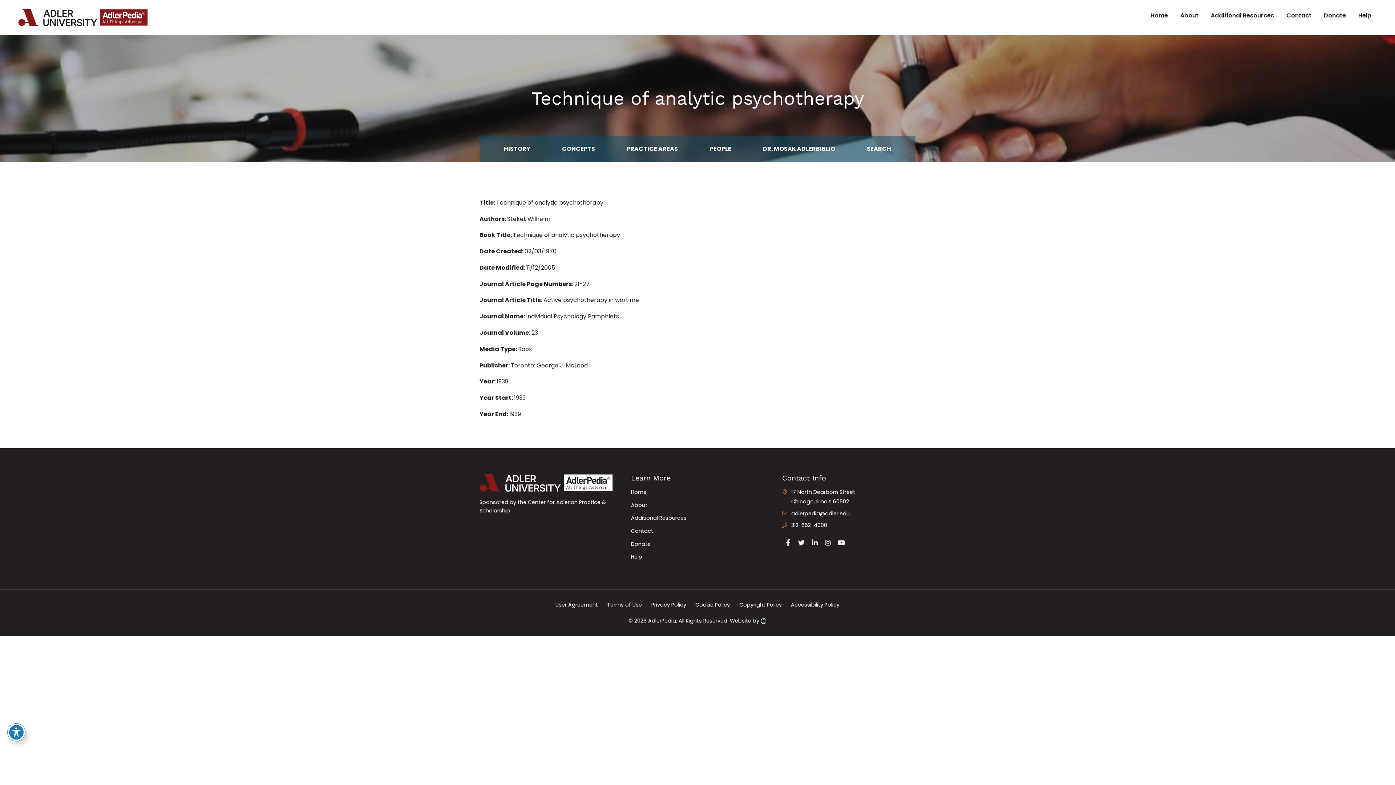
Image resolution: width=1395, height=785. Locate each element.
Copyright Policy (760, 604)
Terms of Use (624, 604)
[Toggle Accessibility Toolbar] (16, 732)
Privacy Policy (668, 604)
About (639, 505)
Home (639, 492)
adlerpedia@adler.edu (820, 513)
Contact (642, 531)
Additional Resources (659, 518)
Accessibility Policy (815, 604)
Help (636, 556)
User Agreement (576, 604)
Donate (641, 544)
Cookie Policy (712, 604)
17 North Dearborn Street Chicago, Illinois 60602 (823, 496)
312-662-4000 (809, 525)
